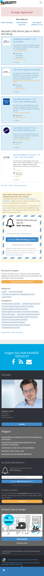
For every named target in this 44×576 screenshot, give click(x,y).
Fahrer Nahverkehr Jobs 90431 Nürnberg (16, 325)
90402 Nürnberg (20, 117)
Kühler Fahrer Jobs (8, 314)
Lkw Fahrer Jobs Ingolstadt (11, 304)
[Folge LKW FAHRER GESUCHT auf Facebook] (13, 362)
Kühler (4, 292)
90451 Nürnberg (20, 88)
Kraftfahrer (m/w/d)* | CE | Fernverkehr (25, 40)
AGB (20, 563)
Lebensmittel (6, 297)
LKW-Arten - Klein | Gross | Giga (13, 451)
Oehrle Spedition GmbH (20, 51)
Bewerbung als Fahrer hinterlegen (22, 282)
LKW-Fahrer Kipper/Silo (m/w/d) (26, 69)
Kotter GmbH (17, 170)
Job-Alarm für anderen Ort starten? (22, 244)
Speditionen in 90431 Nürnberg (12, 332)
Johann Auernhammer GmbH (21, 139)
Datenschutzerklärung (16, 255)
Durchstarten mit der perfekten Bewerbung (16, 454)
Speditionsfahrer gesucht (10, 328)
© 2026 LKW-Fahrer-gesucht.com (17, 560)
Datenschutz (27, 563)
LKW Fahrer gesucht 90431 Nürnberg (14, 320)
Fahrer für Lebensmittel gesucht (28, 314)
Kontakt (36, 563)
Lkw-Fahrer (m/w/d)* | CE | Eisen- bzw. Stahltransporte (25, 100)
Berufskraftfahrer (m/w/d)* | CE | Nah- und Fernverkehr (26, 156)
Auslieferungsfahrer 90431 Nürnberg (14, 309)
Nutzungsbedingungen (10, 563)
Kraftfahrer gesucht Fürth (31, 304)
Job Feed (19, 564)
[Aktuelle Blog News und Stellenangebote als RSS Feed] (21, 362)
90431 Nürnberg (20, 59)
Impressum (33, 560)
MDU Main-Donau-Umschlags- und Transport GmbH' (26, 81)
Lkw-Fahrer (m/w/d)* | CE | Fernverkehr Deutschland (25, 129)
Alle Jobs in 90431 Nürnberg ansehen (14, 185)
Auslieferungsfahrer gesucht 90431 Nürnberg (17, 306)
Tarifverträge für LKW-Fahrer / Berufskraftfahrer (18, 448)
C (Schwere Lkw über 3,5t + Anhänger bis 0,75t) (18, 294)
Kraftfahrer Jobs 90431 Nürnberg (13, 322)
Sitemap (12, 564)
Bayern (18, 144)
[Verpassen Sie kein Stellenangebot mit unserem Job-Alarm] (28, 362)
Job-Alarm (5, 564)
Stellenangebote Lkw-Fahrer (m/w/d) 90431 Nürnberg (20, 312)
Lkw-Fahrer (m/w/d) (15, 292)
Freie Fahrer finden (22, 543)
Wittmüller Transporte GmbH (21, 112)
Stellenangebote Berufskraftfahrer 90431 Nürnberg (19, 317)
